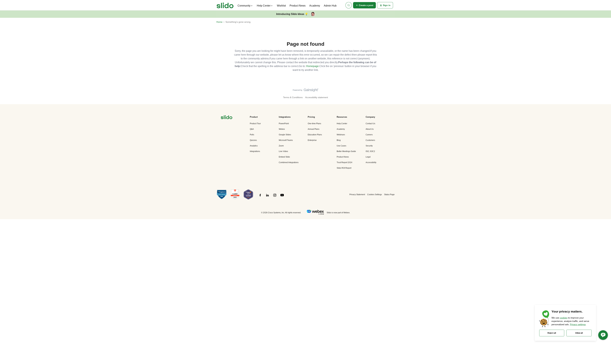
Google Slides (285, 135)
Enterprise (312, 140)
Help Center (342, 123)
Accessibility (371, 162)
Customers (370, 140)
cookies (563, 317)
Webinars (341, 135)
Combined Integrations (288, 162)
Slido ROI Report (344, 168)
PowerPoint (284, 123)
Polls (252, 135)
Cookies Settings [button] (374, 194)
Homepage (312, 66)
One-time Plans (314, 123)
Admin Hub (330, 5)
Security (369, 146)
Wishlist (281, 5)
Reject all (552, 333)
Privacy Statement (357, 194)
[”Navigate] (226, 117)
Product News (298, 5)
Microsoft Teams (286, 140)
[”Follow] (260, 197)
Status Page (389, 194)
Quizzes (253, 140)
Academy (314, 5)
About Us (370, 129)
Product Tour (255, 123)
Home (219, 22)
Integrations (255, 151)
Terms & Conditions (293, 97)
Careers (369, 135)
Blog (339, 140)
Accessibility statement (316, 97)
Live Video (283, 151)
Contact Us (370, 123)
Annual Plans (313, 129)
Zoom (281, 146)
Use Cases (341, 146)
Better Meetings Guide (346, 151)
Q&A (252, 129)
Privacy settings (578, 324)
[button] (364, 5)
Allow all (579, 333)
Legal (368, 157)
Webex (282, 129)
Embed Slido (284, 157)
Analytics (254, 146)
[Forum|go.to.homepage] (225, 5)
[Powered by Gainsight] (305, 90)
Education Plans (315, 135)
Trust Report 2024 (344, 162)
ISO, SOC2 (370, 151)
